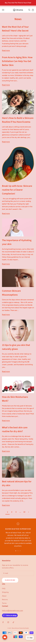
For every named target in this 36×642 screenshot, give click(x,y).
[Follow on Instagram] (8, 622)
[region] (18, 535)
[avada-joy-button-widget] (4, 637)
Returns (5, 599)
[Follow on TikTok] (13, 622)
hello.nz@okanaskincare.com (12, 610)
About (4, 596)
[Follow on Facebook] (3, 622)
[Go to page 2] (28, 512)
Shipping (5, 592)
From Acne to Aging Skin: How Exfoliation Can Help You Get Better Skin (17, 61)
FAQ (3, 588)
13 (24, 512)
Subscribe (10, 580)
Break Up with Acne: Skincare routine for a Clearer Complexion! (17, 189)
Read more (6, 50)
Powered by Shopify (24, 628)
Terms (4, 603)
